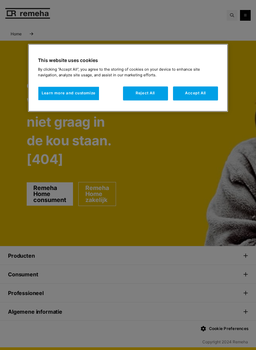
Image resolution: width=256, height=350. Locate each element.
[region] (128, 78)
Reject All (145, 93)
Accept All (195, 93)
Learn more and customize (69, 93)
